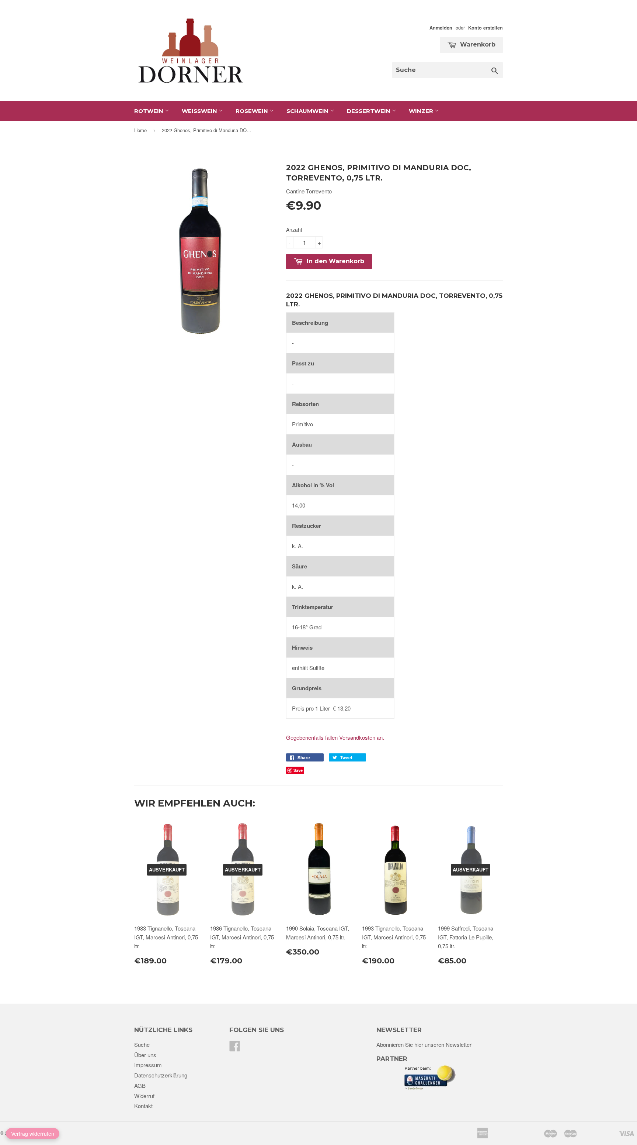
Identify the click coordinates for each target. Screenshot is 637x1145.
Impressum (148, 1065)
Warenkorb (476, 44)
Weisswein (200, 110)
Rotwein (149, 110)
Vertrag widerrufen (32, 1133)
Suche (142, 1044)
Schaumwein (308, 110)
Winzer (422, 110)
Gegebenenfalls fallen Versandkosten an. (335, 737)
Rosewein (252, 110)
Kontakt (143, 1106)
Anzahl (294, 229)
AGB (140, 1085)
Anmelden (440, 27)
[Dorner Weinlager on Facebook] (234, 1048)
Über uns (145, 1055)
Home (140, 130)
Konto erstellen (485, 27)
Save (298, 770)
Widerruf (144, 1096)
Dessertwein (369, 110)
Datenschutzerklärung (160, 1075)
